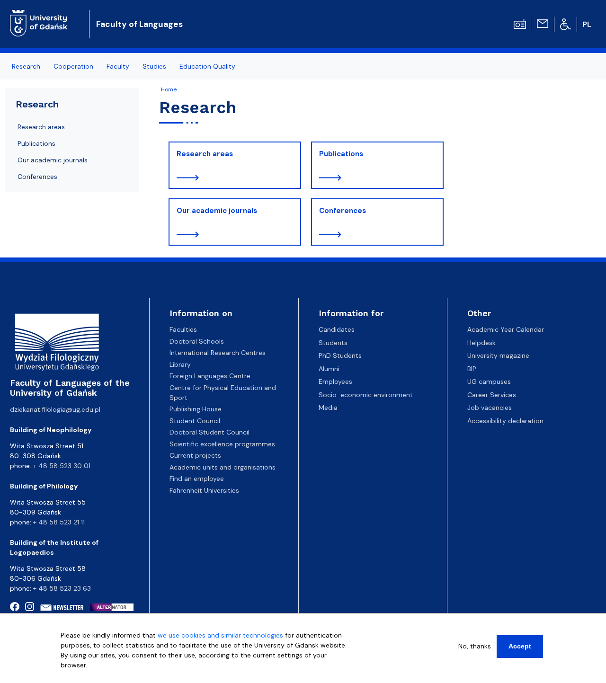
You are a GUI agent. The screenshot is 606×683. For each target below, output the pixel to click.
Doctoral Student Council (209, 432)
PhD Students (340, 355)
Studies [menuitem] (154, 66)
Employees (335, 381)
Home (169, 89)
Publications (341, 154)
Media (328, 407)
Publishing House (195, 409)
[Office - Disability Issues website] (565, 23)
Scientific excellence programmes (222, 444)
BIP (471, 368)
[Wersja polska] (588, 24)
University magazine (498, 355)
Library (180, 364)
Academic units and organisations (222, 467)
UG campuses (489, 381)
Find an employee (196, 478)
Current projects (195, 455)
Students (333, 342)
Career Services (491, 394)
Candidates (337, 329)
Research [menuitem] (26, 66)
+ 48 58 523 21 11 (59, 522)
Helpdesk (481, 342)
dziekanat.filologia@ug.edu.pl (55, 409)
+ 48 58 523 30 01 (61, 465)
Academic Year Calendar (505, 329)
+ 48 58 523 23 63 (62, 588)
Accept (519, 646)
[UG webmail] (542, 23)
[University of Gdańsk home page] (42, 16)
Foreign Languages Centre (209, 376)
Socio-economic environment (366, 394)
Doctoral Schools (196, 341)
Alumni (329, 368)
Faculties (183, 329)
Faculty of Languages (139, 24)
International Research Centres (217, 352)
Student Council (194, 421)
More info (75, 675)
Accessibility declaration (505, 421)
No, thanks (474, 646)
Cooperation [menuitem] (73, 66)
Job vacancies (489, 407)
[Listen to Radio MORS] (520, 23)
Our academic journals (217, 210)
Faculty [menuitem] (118, 66)
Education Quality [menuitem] (207, 66)
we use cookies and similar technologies (220, 635)
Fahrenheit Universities (204, 490)
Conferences (342, 210)
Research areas (205, 154)
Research (37, 104)
